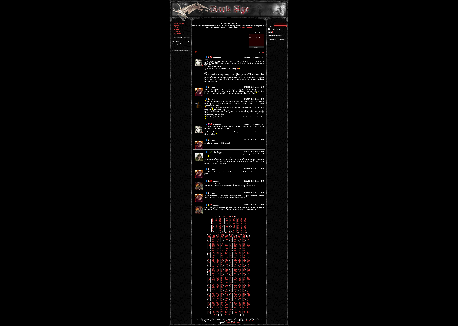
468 (240, 299)
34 (223, 222)
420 (248, 290)
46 (230, 223)
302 (213, 270)
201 (209, 252)
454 (222, 297)
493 (217, 304)
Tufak (213, 99)
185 (226, 248)
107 (235, 234)
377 (235, 282)
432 (213, 293)
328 (240, 274)
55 (227, 225)
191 (209, 250)
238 (240, 257)
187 (235, 248)
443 (217, 295)
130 (248, 238)
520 (248, 307)
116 (231, 236)
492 (213, 304)
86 (230, 231)
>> (263, 52)
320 (248, 272)
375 (226, 282)
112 (213, 236)
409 (244, 288)
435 (226, 293)
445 (226, 295)
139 (244, 240)
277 (235, 265)
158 (240, 243)
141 (209, 241)
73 (220, 229)
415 (226, 290)
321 (209, 274)
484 (222, 302)
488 (240, 302)
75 (227, 229)
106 (231, 234)
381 (209, 284)
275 (226, 265)
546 (231, 313)
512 (213, 307)
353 (217, 279)
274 (222, 265)
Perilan (216, 181)
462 (213, 299)
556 (237, 315)
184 (222, 248)
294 (222, 268)
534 (222, 311)
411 (209, 290)
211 (209, 254)
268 (240, 263)
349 (244, 277)
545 (226, 313)
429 (244, 291)
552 (220, 315)
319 (244, 272)
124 (222, 238)
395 (226, 286)
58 (238, 225)
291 (209, 268)
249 (244, 259)
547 (235, 313)
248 (240, 259)
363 (217, 281)
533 (217, 311)
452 (213, 297)
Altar (226, 321)
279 (244, 265)
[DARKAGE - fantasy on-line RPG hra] (229, 16)
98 (237, 232)
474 (222, 300)
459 (244, 297)
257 (235, 261)
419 (244, 290)
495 (226, 304)
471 (209, 300)
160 (248, 243)
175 (226, 247)
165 (226, 245)
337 (235, 275)
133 (217, 240)
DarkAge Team (251, 321)
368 (240, 281)
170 (248, 245)
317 (235, 272)
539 (244, 311)
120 (248, 236)
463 (217, 299)
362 (213, 281)
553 (224, 315)
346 (231, 277)
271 (209, 265)
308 (240, 270)
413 (217, 290)
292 (213, 268)
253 (217, 261)
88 (238, 231)
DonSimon (217, 58)
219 (244, 254)
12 (216, 218)
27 (234, 220)
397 (235, 286)
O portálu (177, 26)
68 (238, 227)
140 (248, 240)
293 (217, 268)
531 (209, 311)
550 (248, 313)
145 (226, 241)
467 (235, 299)
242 (213, 259)
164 (222, 245)
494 (222, 304)
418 (240, 290)
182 (213, 248)
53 (220, 225)
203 (217, 252)
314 (222, 272)
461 (209, 299)
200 (248, 250)
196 (231, 250)
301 (209, 270)
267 (235, 263)
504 (222, 306)
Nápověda (177, 34)
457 (235, 297)
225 (226, 256)
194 (222, 250)
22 (216, 220)
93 (219, 232)
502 (213, 306)
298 (240, 268)
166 (231, 245)
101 (209, 234)
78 (238, 229)
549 (244, 313)
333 (217, 275)
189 (244, 248)
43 (220, 223)
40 (245, 222)
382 (213, 284)
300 (248, 268)
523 (217, 309)
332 (213, 275)
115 (226, 236)
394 (222, 286)
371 (209, 282)
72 (216, 229)
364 (222, 281)
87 (234, 231)
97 (234, 232)
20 (245, 218)
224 (222, 256)
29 (241, 220)
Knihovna (177, 32)
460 (248, 297)
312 (213, 272)
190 (248, 248)
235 (226, 257)
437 (235, 293)
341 (209, 277)
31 (212, 222)
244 (222, 259)
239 (244, 257)
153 (217, 243)
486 (231, 302)
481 (209, 302)
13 (220, 218)
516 (231, 307)
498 (240, 304)
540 (248, 311)
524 (222, 309)
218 (240, 254)
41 (212, 223)
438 (240, 293)
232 (213, 257)
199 (244, 250)
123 (217, 238)
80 (245, 229)
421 (209, 291)
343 (217, 277)
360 (248, 279)
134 (222, 240)
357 (235, 279)
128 (240, 238)
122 (213, 238)
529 (244, 309)
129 (244, 238)
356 (231, 279)
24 (223, 220)
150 (248, 241)
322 (213, 274)
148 (240, 241)
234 (222, 257)
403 (217, 288)
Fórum (176, 28)
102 (213, 234)
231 (209, 257)
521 (209, 309)
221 (209, 256)
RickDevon (218, 152)
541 (209, 313)
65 (227, 227)
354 (222, 279)
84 (223, 231)
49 (241, 223)
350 (248, 277)
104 (222, 234)
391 (209, 286)
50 (245, 223)
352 (213, 279)
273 (217, 265)
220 (248, 254)
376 (231, 282)
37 (234, 222)
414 (222, 290)
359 (244, 279)
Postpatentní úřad (245, 27)
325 (226, 274)
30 (245, 220)
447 (235, 295)
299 (244, 268)
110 (248, 234)
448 (240, 295)
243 (217, 259)
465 (226, 299)
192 (213, 250)
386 (231, 284)
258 (240, 261)
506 (231, 306)
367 (235, 281)
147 (235, 241)
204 (222, 252)
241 (209, 259)
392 (213, 286)
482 (213, 302)
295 (226, 268)
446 (231, 295)
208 (240, 252)
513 (217, 307)
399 (244, 286)
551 (215, 315)
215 (226, 254)
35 (227, 222)
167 (235, 245)
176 (231, 247)
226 (231, 256)
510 (248, 306)
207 (235, 252)
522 (213, 309)
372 (213, 282)
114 (222, 236)
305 (226, 270)
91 (212, 232)
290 (248, 266)
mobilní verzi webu (233, 323)
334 (222, 275)
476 (231, 300)
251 (209, 261)
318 (240, 272)
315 (226, 272)
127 (235, 238)
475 (226, 300)
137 (235, 240)
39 (241, 222)
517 (235, 307)
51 (212, 225)
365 (226, 281)
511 (209, 307)
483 (217, 302)
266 (231, 263)
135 (226, 240)
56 (230, 225)
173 (217, 247)
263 (217, 263)
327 (235, 274)
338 (240, 275)
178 (240, 247)
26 (230, 220)
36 (230, 222)
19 (241, 218)
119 (243, 236)
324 (222, 274)
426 (231, 291)
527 (235, 309)
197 (235, 250)
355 (226, 279)
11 (212, 218)
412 (213, 290)
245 (226, 259)
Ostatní (176, 30)
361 (209, 281)
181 (209, 248)
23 (220, 220)
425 (226, 291)
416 (231, 290)
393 (217, 286)
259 (244, 261)
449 (244, 295)
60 (245, 225)
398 (240, 286)
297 (235, 268)
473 (217, 300)
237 (235, 257)
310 (248, 270)
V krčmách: (175, 46)
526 (231, 309)
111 (209, 236)
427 (235, 291)
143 (217, 241)
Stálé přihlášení (276, 29)
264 (222, 263)
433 (217, 293)
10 (241, 216)
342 (213, 277)
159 (244, 243)
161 (209, 245)
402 (213, 288)
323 (217, 274)
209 (244, 252)
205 (226, 252)
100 (245, 232)
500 (248, 304)
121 (209, 238)
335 (226, 275)
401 (209, 288)
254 (222, 261)
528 (240, 309)
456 (231, 297)
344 (222, 277)
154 (222, 243)
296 (231, 268)
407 (235, 288)
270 (248, 263)
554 (229, 315)
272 (213, 265)
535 (226, 311)
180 (248, 247)
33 (220, 222)
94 (223, 232)
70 (245, 227)
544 (222, 313)
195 (226, 250)
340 (248, 275)
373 (217, 282)
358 (240, 279)
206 (231, 252)
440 (248, 293)
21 (212, 220)
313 (217, 272)
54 (223, 225)
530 (248, 309)
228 (240, 256)
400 (248, 286)
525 (226, 309)
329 (244, 274)
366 (231, 281)
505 (226, 306)
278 (240, 265)
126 (231, 238)
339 (244, 275)
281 (209, 266)
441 (209, 295)
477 (235, 300)
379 (244, 282)
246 (231, 259)
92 (216, 232)
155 (226, 243)
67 (234, 227)
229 (244, 256)
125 (226, 238)
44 (223, 223)
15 (227, 218)
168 (240, 245)
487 (235, 302)
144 (222, 241)
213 (217, 254)
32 (216, 222)
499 (244, 304)
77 (234, 229)
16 (230, 218)
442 (213, 295)
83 (220, 231)
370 (248, 281)
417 (235, 290)
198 (240, 250)
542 (213, 313)
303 (217, 270)
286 (231, 266)
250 (248, 259)
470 (248, 299)
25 (227, 220)
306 (231, 270)
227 (235, 256)
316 (231, 272)
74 (223, 229)
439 (244, 293)
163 (217, 245)
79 (241, 229)
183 (217, 248)
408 (240, 288)
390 (248, 284)
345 (226, 277)
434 (222, 293)
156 (231, 243)
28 (238, 220)
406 (231, 288)
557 (242, 315)
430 (248, 291)
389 (244, 284)
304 (222, 270)
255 (226, 261)
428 (240, 291)
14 (223, 218)
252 (213, 261)
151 (209, 243)
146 (231, 241)
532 (213, 311)
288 (240, 266)
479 (244, 300)
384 (222, 284)
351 (209, 279)
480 (248, 300)
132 (213, 240)
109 (244, 234)
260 (248, 261)
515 (226, 307)
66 (230, 227)
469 (244, 299)
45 (227, 223)
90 (245, 231)
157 (235, 243)
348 (240, 277)
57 (234, 225)
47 (234, 223)
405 (226, 288)
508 (240, 306)
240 (248, 257)
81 (212, 231)
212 (213, 254)
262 (213, 263)
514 (222, 307)
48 (238, 223)
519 (244, 307)
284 (222, 266)
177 (235, 247)
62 (216, 227)
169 (244, 245)
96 (230, 232)
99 (241, 232)
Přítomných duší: (177, 44)
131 (209, 240)
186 (231, 248)
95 (226, 232)
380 (248, 282)
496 (231, 304)
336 (231, 275)
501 (209, 306)
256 (231, 261)
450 (248, 295)
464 (222, 299)
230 (248, 256)
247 (235, 259)
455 (226, 297)
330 (248, 274)
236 (231, 257)
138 (240, 240)
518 (240, 307)
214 (222, 254)
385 (226, 284)
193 (217, 250)
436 (231, 293)
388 (240, 284)
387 (235, 284)
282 (213, 266)
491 (209, 304)
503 (217, 306)
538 (240, 311)
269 (244, 263)
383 (217, 284)
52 (216, 225)
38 (238, 222)
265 (226, 263)
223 (217, 256)
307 (235, 270)
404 (222, 288)
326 (231, 274)
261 (209, 263)
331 (209, 275)
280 (248, 265)
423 (217, 291)
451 (209, 297)
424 (222, 291)
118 (239, 236)
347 (235, 277)
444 (222, 295)
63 (220, 227)
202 (213, 252)
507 (235, 306)
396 (231, 286)
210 (248, 252)
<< (257, 52)
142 (213, 241)
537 (235, 311)
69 (241, 227)
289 (244, 266)
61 (212, 227)
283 (217, 266)
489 (244, 302)
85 (227, 231)
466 (231, 299)
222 (213, 256)
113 (218, 236)
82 (216, 231)
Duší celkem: (176, 42)
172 (213, 247)
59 (241, 225)
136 (231, 240)
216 (231, 254)
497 (235, 304)
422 (213, 291)
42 (216, 223)
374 (222, 282)
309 (244, 270)
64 (223, 227)
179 (244, 247)
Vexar (213, 87)
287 (235, 266)
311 (209, 272)
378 (240, 282)
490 (248, 302)
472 (213, 300)
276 (231, 265)
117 (235, 236)
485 (226, 302)
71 (212, 229)
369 (244, 281)
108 (240, 234)
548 (240, 313)
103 (218, 234)
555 (233, 315)
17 (234, 218)
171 (209, 247)
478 (240, 300)
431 (209, 293)
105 (226, 234)
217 (235, 254)
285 (226, 266)
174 (222, 247)
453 (217, 297)
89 (241, 231)
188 (240, 248)
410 (248, 288)
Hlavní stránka (179, 24)
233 (217, 257)
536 (231, 311)
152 (213, 243)
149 (244, 241)
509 (244, 306)
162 (213, 245)
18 (238, 218)
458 (240, 297)
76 (230, 229)
